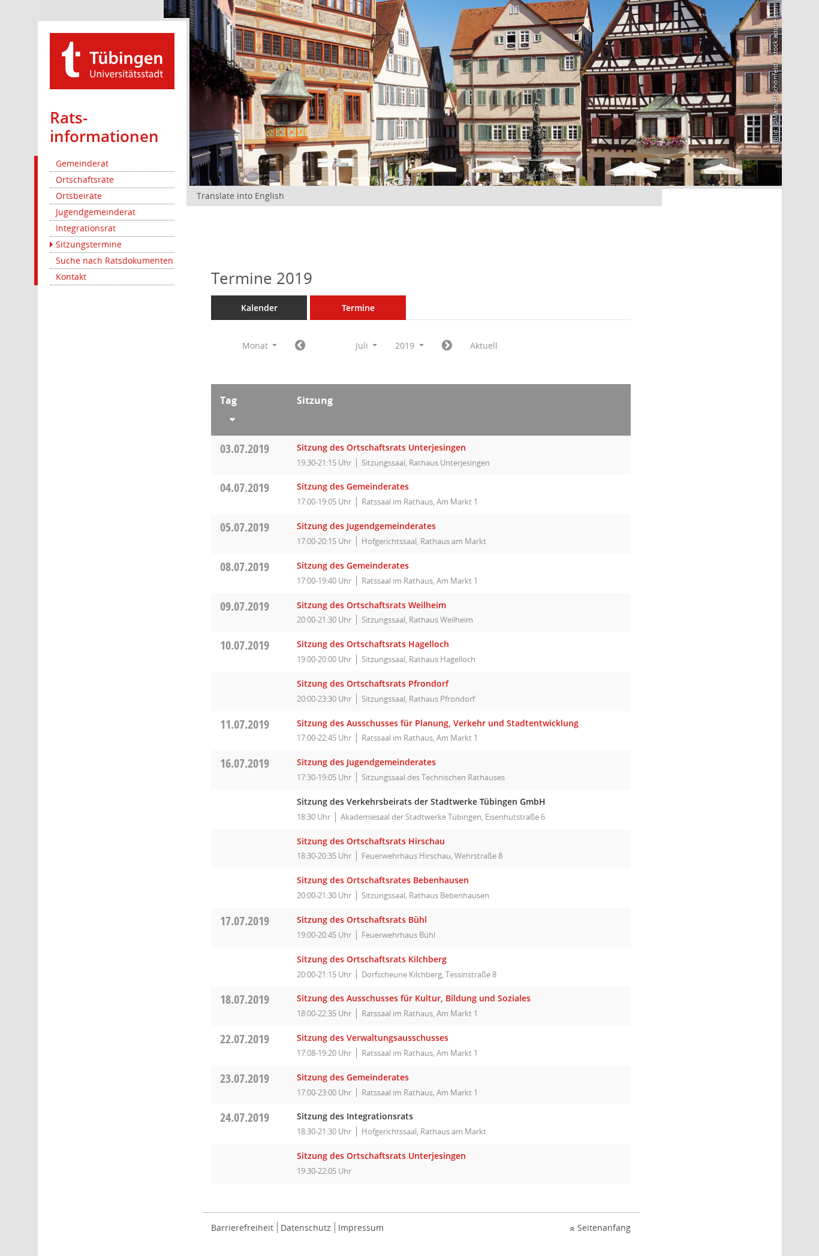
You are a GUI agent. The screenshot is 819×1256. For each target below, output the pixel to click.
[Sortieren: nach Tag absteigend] (249, 417)
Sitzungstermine (89, 244)
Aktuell (484, 345)
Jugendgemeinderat (96, 212)
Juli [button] (363, 345)
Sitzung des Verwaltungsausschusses (372, 1037)
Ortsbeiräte (79, 195)
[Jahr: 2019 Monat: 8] (447, 346)
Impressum (361, 1227)
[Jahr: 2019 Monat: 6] (300, 346)
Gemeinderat (82, 163)
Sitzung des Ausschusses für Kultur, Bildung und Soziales (414, 998)
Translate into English (240, 195)
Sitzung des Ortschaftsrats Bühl (362, 919)
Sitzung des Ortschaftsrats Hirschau (371, 841)
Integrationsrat (86, 228)
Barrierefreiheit (242, 1227)
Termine (358, 307)
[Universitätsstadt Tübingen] (112, 60)
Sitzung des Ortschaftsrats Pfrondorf (372, 683)
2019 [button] (406, 345)
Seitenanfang (604, 1227)
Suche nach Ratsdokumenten (114, 260)
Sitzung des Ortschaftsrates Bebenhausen (383, 880)
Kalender (259, 307)
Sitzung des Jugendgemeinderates (366, 526)
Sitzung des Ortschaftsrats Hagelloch (373, 644)
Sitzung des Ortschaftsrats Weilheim (371, 605)
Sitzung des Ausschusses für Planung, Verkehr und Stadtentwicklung (438, 723)
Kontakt (71, 276)
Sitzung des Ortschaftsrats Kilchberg (372, 959)
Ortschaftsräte (85, 179)
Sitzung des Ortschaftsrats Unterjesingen (381, 447)
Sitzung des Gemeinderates (353, 486)
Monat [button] (256, 345)
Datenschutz (306, 1227)
